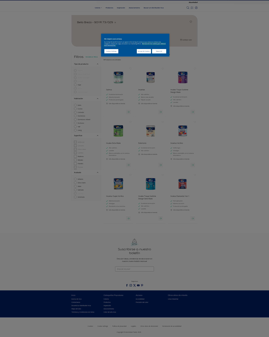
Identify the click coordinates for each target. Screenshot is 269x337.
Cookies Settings (111, 51)
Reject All (159, 51)
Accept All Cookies (144, 51)
